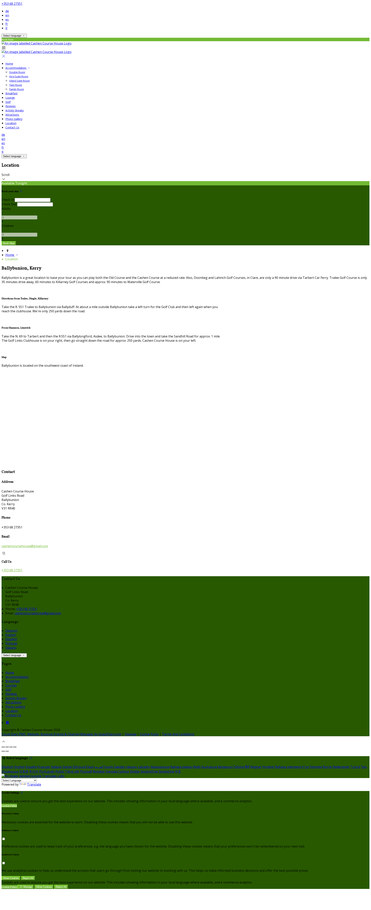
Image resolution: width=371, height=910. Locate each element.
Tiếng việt (72, 771)
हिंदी (247, 767)
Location (10, 123)
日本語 (23, 771)
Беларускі (225, 767)
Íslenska (316, 767)
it (6, 28)
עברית (305, 767)
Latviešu (144, 767)
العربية (99, 767)
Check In (8, 200)
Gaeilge (119, 767)
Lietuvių (131, 767)
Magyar (255, 767)
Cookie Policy (149, 734)
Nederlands (341, 767)
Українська (10, 771)
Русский (86, 771)
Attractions (12, 114)
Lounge (10, 97)
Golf (8, 102)
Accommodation (16, 68)
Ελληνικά (79, 767)
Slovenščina (149, 771)
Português (47, 771)
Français (11, 643)
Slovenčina (166, 771)
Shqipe (135, 771)
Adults (6, 208)
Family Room (16, 89)
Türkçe (355, 767)
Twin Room (15, 85)
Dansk (67, 767)
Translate (34, 784)
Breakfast (11, 93)
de (7, 11)
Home (9, 63)
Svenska (111, 771)
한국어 (33, 771)
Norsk (327, 767)
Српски (123, 771)
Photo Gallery (13, 119)
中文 (178, 771)
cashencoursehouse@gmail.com (25, 546)
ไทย (364, 767)
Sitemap (130, 734)
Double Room (17, 72)
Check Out (9, 204)
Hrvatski (268, 767)
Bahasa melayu (181, 767)
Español (11, 639)
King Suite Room (18, 76)
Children (8, 226)
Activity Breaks (14, 110)
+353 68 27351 (12, 4)
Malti (197, 767)
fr (6, 24)
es (7, 19)
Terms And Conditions (178, 734)
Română (99, 771)
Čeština (238, 767)
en (7, 15)
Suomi (108, 767)
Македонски (160, 767)
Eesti (90, 767)
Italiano (10, 647)
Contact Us (12, 127)
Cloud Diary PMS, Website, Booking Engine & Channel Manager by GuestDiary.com (61, 734)
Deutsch (11, 630)
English (10, 635)
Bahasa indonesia (288, 767)
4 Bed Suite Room (19, 80)
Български (209, 767)
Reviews (10, 106)
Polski (59, 771)
